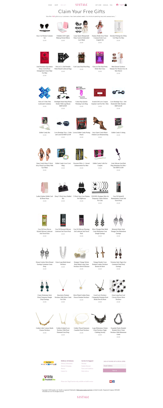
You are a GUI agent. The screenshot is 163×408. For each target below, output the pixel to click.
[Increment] (52, 44)
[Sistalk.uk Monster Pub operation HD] (111, 381)
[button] (126, 4)
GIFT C (97, 5)
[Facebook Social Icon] (113, 381)
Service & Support (87, 361)
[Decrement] (37, 44)
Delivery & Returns (67, 361)
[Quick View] (44, 26)
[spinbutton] (44, 44)
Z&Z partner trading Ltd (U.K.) (84, 390)
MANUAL (105, 5)
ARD (100, 5)
